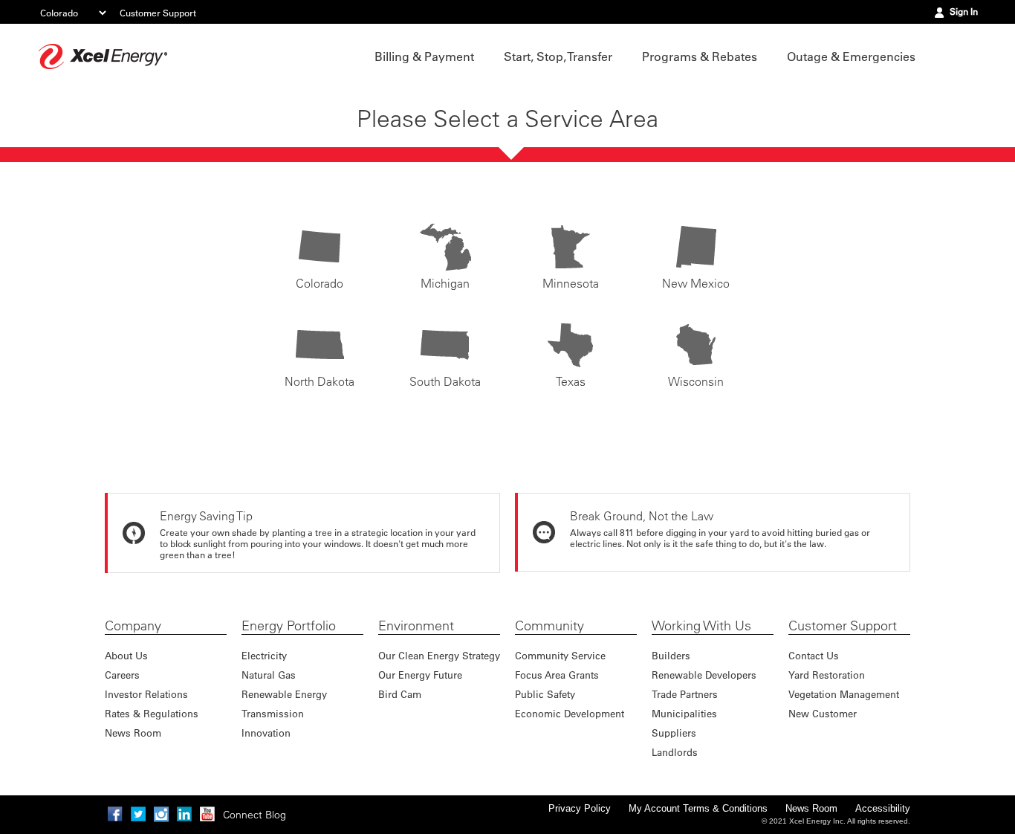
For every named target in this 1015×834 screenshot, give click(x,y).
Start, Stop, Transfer (558, 56)
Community (549, 626)
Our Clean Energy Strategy (439, 655)
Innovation (266, 732)
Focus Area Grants (557, 674)
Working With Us (701, 626)
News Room (133, 732)
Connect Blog (254, 814)
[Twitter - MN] (138, 813)
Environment (416, 626)
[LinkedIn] (184, 813)
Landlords (675, 752)
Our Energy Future (420, 674)
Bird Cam (399, 694)
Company (133, 626)
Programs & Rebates (699, 56)
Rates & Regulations (151, 713)
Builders (671, 655)
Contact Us (813, 655)
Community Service (560, 655)
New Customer (822, 713)
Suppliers (674, 732)
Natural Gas (268, 674)
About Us (126, 655)
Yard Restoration (826, 674)
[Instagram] (161, 813)
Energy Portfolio (288, 626)
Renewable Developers (704, 674)
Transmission (272, 713)
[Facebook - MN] (115, 813)
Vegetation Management (843, 694)
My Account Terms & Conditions (698, 808)
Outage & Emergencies (851, 56)
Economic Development (569, 713)
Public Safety (545, 694)
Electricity (264, 655)
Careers (122, 674)
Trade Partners (685, 694)
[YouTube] (207, 813)
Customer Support (158, 13)
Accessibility (882, 808)
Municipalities (684, 713)
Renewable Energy (284, 694)
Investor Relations (146, 694)
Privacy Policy (579, 808)
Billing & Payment (424, 56)
